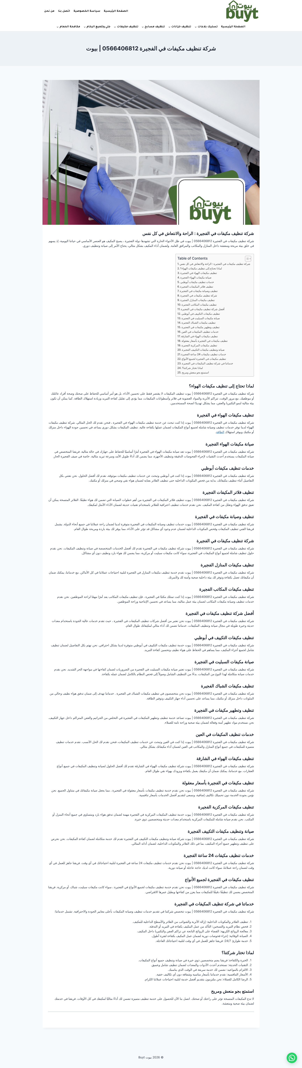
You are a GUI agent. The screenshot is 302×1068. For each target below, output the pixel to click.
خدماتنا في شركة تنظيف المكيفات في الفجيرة (207, 363)
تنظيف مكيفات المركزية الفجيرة (199, 345)
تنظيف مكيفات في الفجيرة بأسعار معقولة (205, 340)
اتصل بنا (64, 11)
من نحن (49, 11)
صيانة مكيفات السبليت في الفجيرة (201, 318)
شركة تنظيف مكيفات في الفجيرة (198, 295)
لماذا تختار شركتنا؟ (192, 368)
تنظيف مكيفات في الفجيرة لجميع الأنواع (204, 358)
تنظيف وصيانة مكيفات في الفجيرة (199, 291)
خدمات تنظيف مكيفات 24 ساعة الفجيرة (203, 354)
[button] (292, 1058)
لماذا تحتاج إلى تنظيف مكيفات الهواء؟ (201, 268)
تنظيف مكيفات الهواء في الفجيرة (198, 273)
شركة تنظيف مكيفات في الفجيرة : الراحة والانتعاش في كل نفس (198, 233)
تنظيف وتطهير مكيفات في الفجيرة (201, 327)
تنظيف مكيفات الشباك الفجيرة (198, 322)
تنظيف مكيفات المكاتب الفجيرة (199, 304)
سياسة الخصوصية (87, 11)
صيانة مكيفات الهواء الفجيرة (195, 277)
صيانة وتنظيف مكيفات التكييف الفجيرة (203, 349)
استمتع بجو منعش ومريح (195, 372)
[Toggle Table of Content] (246, 259)
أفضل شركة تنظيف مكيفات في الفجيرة (202, 309)
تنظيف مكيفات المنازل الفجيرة (197, 300)
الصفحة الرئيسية (116, 11)
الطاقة (220, 432)
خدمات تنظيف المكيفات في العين (199, 331)
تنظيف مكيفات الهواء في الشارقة (199, 336)
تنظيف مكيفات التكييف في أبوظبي (200, 313)
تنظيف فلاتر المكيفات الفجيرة (196, 286)
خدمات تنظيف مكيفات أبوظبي (197, 282)
